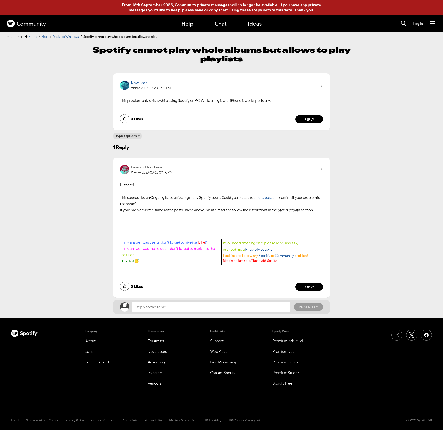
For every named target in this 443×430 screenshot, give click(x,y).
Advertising (157, 362)
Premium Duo (283, 351)
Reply (309, 119)
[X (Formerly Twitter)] (411, 335)
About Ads (130, 420)
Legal (15, 420)
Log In (418, 23)
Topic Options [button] (126, 136)
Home (32, 36)
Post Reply (308, 307)
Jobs (89, 351)
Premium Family (285, 362)
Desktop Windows (66, 36)
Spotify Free (282, 383)
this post (265, 197)
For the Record (97, 362)
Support (217, 340)
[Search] (403, 24)
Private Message (259, 249)
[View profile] (124, 84)
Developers (157, 351)
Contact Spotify (223, 372)
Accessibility (153, 420)
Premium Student (286, 372)
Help (187, 23)
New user (139, 82)
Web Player (219, 351)
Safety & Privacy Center (42, 420)
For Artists (156, 340)
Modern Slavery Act (182, 420)
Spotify (264, 255)
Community (31, 23)
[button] (321, 85)
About (90, 340)
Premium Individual (287, 340)
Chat (221, 23)
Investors (155, 372)
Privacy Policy (75, 420)
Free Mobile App (223, 362)
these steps (251, 9)
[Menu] (432, 23)
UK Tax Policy (213, 420)
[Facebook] (426, 335)
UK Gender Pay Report (244, 420)
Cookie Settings (103, 420)
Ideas (255, 23)
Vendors (155, 383)
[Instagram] (396, 335)
